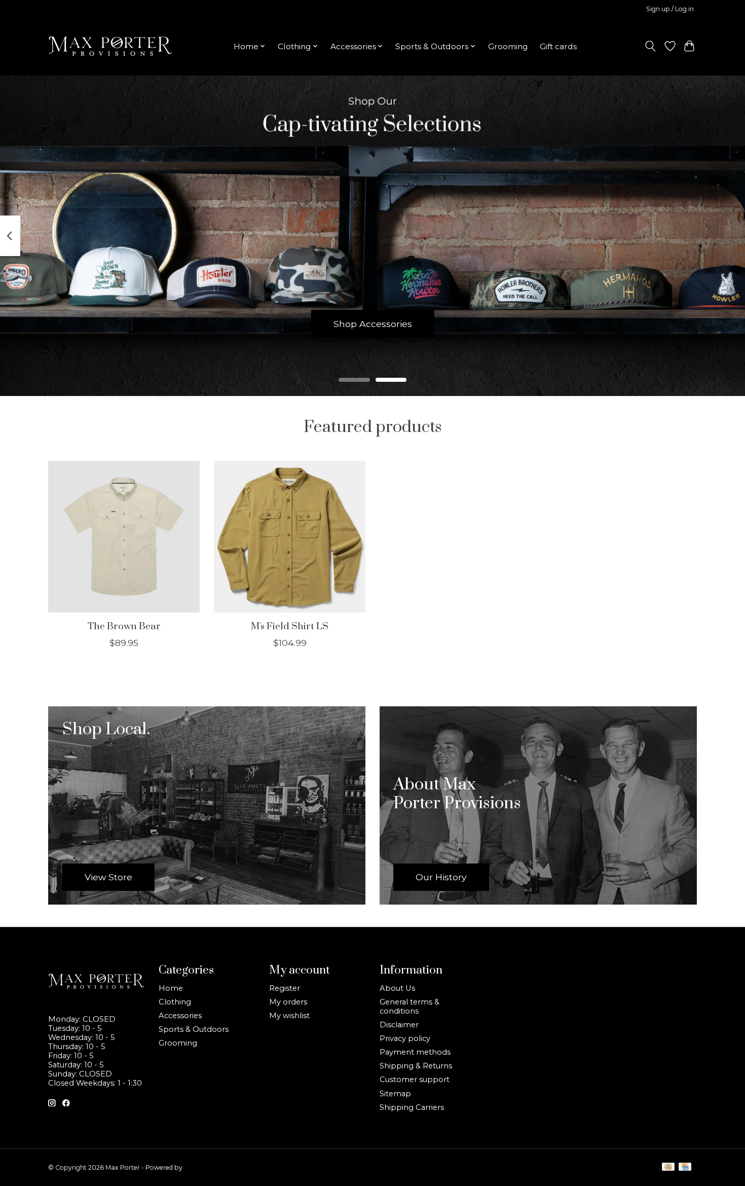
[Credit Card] (685, 1167)
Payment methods (415, 1052)
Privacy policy (405, 1038)
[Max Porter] (110, 46)
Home (171, 988)
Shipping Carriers (412, 1107)
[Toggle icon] (650, 46)
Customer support (415, 1079)
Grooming (508, 46)
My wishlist (289, 1015)
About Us (397, 988)
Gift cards (558, 46)
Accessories (180, 1015)
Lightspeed (200, 1167)
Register (284, 988)
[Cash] (668, 1167)
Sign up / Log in (670, 9)
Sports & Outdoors (194, 1029)
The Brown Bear (124, 626)
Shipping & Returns (416, 1065)
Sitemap (395, 1093)
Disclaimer (399, 1024)
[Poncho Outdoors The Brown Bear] (124, 537)
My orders (288, 1002)
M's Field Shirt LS (289, 626)
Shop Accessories (372, 323)
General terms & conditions (409, 1006)
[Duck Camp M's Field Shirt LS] (289, 537)
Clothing (175, 1002)
